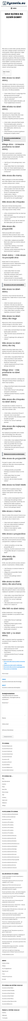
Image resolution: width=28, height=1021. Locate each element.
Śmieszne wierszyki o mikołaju (13, 665)
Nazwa (4, 718)
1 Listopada (4, 1018)
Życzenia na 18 (5, 759)
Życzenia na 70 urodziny (7, 833)
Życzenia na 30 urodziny (7, 822)
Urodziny (4, 797)
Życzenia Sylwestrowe (7, 754)
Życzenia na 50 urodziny (7, 827)
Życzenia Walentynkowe (7, 770)
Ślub (3, 794)
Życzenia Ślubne (6, 764)
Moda (3, 786)
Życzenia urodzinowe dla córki (9, 838)
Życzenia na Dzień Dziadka (8, 990)
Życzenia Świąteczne (7, 746)
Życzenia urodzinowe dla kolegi (9, 849)
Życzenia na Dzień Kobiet (8, 996)
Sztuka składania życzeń (8, 954)
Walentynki (4, 800)
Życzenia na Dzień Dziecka (8, 993)
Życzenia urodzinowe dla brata (9, 835)
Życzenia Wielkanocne (7, 767)
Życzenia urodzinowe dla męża (9, 854)
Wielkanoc (4, 802)
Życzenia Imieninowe (7, 756)
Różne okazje (5, 673)
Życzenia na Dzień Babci (7, 988)
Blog (3, 778)
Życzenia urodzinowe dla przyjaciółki (10, 859)
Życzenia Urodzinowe (7, 751)
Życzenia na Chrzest (7, 762)
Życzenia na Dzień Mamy (8, 998)
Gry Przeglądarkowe (6, 968)
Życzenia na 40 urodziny (7, 825)
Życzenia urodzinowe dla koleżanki (10, 814)
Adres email (5, 724)
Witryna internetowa (7, 730)
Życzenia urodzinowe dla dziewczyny (10, 843)
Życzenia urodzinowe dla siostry (9, 862)
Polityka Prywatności (7, 976)
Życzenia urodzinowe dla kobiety (9, 846)
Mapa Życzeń (5, 971)
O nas (3, 974)
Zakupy (4, 805)
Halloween (4, 1015)
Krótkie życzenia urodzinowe (8, 816)
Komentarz (5, 702)
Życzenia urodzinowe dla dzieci (9, 841)
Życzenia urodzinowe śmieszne (9, 867)
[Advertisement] (14, 34)
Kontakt (4, 979)
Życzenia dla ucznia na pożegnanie (14, 667)
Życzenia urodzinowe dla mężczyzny (10, 857)
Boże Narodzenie (6, 781)
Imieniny (4, 784)
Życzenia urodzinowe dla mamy (9, 851)
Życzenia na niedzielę (10, 669)
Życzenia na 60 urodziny (7, 830)
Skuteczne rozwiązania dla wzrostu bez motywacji (14, 939)
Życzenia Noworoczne (7, 748)
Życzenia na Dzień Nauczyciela (9, 1001)
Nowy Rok (4, 789)
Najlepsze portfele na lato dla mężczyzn (11, 885)
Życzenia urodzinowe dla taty (9, 865)
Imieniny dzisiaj (5, 963)
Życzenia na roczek (6, 819)
